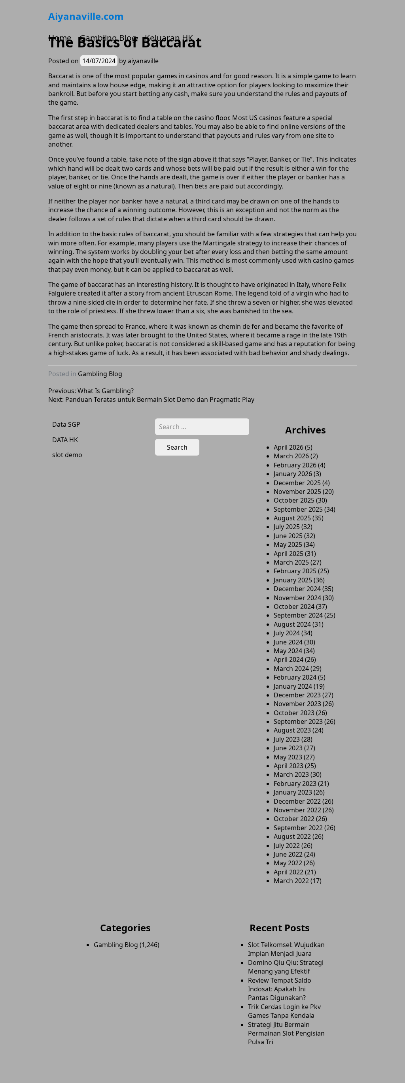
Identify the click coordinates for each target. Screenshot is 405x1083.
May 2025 (288, 544)
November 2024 (297, 597)
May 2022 (288, 863)
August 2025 (292, 518)
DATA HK (65, 439)
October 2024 (294, 606)
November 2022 (297, 810)
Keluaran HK (169, 37)
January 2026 (293, 473)
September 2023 (298, 721)
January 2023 (293, 792)
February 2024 (295, 677)
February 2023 (295, 783)
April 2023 (288, 765)
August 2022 (292, 836)
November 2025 (297, 491)
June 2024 (288, 642)
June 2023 (288, 748)
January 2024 (293, 686)
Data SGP (66, 424)
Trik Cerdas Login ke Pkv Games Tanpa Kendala (284, 1011)
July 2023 (287, 739)
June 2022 (288, 854)
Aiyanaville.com (86, 16)
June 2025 (288, 535)
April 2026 (288, 447)
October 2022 (294, 818)
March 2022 (291, 880)
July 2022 (287, 845)
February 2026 (295, 465)
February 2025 (295, 571)
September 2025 (298, 509)
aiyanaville (143, 61)
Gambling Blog (108, 37)
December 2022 (297, 801)
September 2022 (298, 827)
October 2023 (294, 712)
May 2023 (288, 757)
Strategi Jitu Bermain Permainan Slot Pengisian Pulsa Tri (286, 1033)
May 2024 (288, 650)
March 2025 (291, 562)
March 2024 (291, 668)
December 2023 (297, 695)
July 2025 (287, 526)
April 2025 (288, 553)
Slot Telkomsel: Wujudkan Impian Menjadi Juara (286, 949)
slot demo (67, 454)
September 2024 (298, 615)
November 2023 (297, 703)
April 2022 (288, 872)
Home (60, 37)
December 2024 (297, 588)
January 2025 (293, 580)
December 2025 (297, 482)
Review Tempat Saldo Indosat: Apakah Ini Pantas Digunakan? (279, 989)
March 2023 (291, 774)
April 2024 (288, 659)
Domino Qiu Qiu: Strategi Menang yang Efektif (286, 967)
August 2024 (292, 624)
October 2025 (294, 500)
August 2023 (292, 730)
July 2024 (287, 633)
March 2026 (291, 456)
